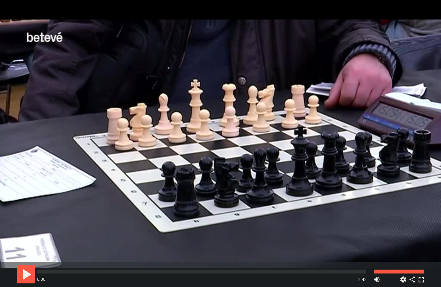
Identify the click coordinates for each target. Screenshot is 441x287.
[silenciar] (376, 277)
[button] (220, 144)
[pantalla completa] (421, 277)
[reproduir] (26, 274)
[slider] (201, 271)
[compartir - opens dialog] (412, 277)
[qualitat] (403, 277)
